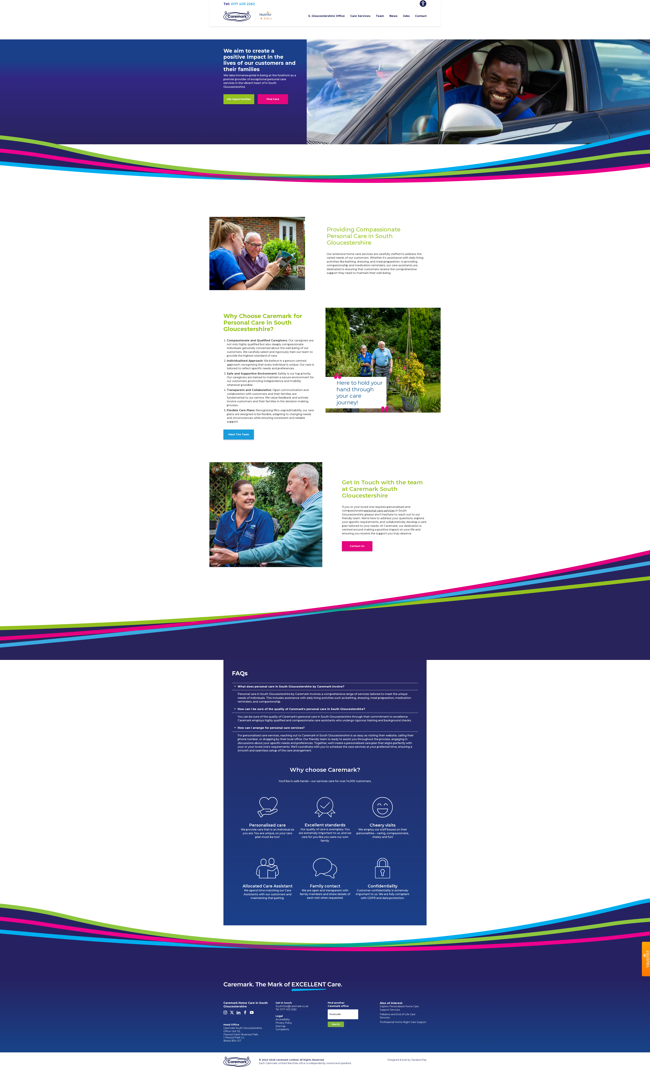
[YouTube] (252, 1013)
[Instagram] (225, 1013)
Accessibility (283, 1019)
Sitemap (281, 1026)
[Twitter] (232, 1013)
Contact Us (357, 546)
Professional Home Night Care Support (403, 1022)
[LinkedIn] (238, 1013)
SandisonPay (419, 1059)
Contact (421, 16)
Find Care (273, 99)
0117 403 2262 (243, 4)
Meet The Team (238, 434)
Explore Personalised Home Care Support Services (399, 1008)
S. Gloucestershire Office (326, 16)
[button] (646, 959)
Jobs (406, 16)
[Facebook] (245, 1013)
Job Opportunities (239, 99)
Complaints (282, 1029)
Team (380, 16)
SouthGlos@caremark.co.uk (292, 1006)
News (393, 16)
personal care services (379, 510)
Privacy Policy (284, 1022)
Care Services (360, 16)
